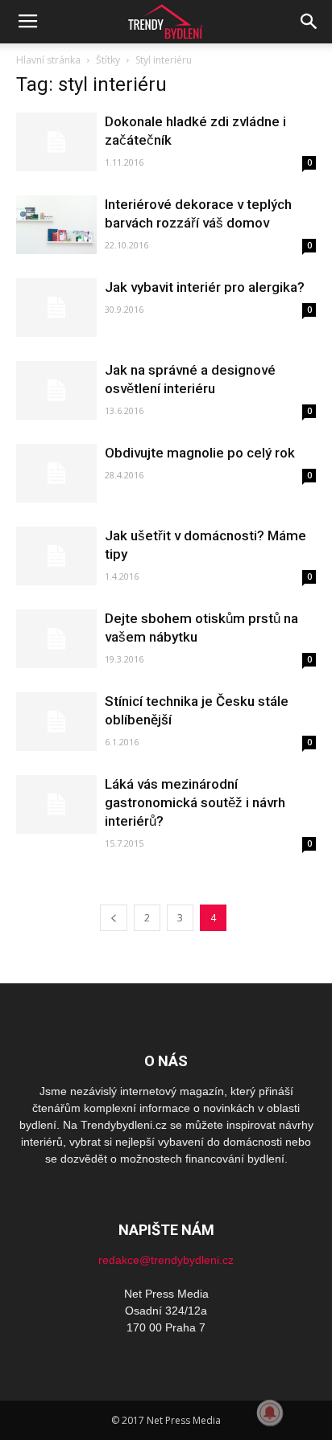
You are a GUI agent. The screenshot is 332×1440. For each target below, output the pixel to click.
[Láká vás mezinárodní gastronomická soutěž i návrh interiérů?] (56, 804)
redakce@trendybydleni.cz (166, 1259)
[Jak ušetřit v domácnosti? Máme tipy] (56, 556)
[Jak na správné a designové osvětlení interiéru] (56, 390)
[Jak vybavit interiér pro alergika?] (56, 307)
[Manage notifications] (270, 1413)
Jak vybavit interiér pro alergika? (205, 287)
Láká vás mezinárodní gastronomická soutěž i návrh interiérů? (195, 802)
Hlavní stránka (48, 60)
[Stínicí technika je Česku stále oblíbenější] (56, 721)
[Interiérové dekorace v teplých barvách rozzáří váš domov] (56, 224)
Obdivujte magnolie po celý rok (200, 453)
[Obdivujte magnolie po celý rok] (56, 473)
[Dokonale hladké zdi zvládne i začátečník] (56, 142)
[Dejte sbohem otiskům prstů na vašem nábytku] (56, 638)
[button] (309, 21)
